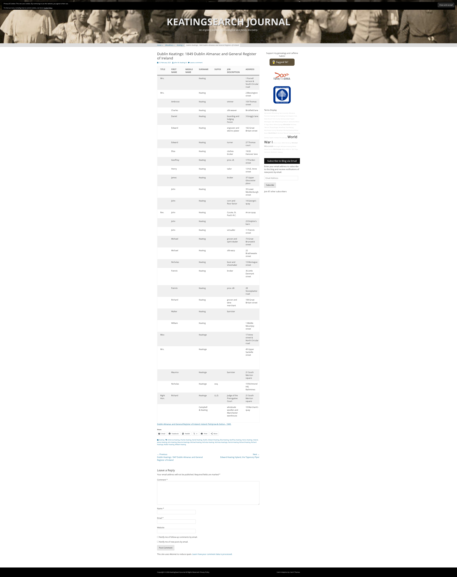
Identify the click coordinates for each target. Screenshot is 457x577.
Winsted (295, 143)
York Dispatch (289, 116)
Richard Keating (244, 442)
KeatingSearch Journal (228, 21)
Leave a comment (196, 62)
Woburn (285, 122)
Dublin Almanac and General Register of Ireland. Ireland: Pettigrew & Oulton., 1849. (194, 424)
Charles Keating (185, 440)
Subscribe (270, 185)
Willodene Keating (286, 146)
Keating (180, 45)
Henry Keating (247, 440)
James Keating (162, 442)
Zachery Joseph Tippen (287, 119)
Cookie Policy (48, 8)
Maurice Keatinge (183, 442)
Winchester (277, 149)
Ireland (255, 440)
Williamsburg (279, 122)
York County (276, 119)
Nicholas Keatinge (221, 442)
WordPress (282, 127)
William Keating (180, 444)
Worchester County (270, 130)
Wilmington (267, 122)
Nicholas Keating (208, 442)
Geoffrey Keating (235, 440)
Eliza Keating (224, 440)
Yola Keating (289, 127)
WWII (283, 143)
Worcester (287, 125)
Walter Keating (169, 444)
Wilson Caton (277, 143)
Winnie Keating (280, 116)
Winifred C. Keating (277, 152)
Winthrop (288, 143)
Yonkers (276, 137)
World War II (272, 133)
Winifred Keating (288, 130)
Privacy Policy (204, 572)
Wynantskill (267, 113)
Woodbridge (283, 137)
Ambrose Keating (173, 440)
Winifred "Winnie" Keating (285, 133)
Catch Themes (295, 572)
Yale (273, 122)
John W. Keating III (180, 62)
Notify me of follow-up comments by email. (178, 537)
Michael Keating (195, 442)
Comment (162, 479)
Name (160, 508)
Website (160, 527)
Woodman (279, 130)
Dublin (205, 440)
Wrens (271, 124)
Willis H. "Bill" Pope (292, 149)
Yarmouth (267, 152)
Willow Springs (278, 124)
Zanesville (292, 122)
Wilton (284, 149)
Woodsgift (277, 146)
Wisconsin (268, 146)
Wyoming (297, 133)
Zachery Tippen (269, 137)
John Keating (172, 442)
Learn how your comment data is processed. (212, 554)
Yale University (283, 113)
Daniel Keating (197, 440)
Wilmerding (275, 113)
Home (160, 45)
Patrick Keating (233, 442)
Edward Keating (213, 440)
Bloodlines (169, 45)
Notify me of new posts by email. (173, 542)
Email (160, 518)
